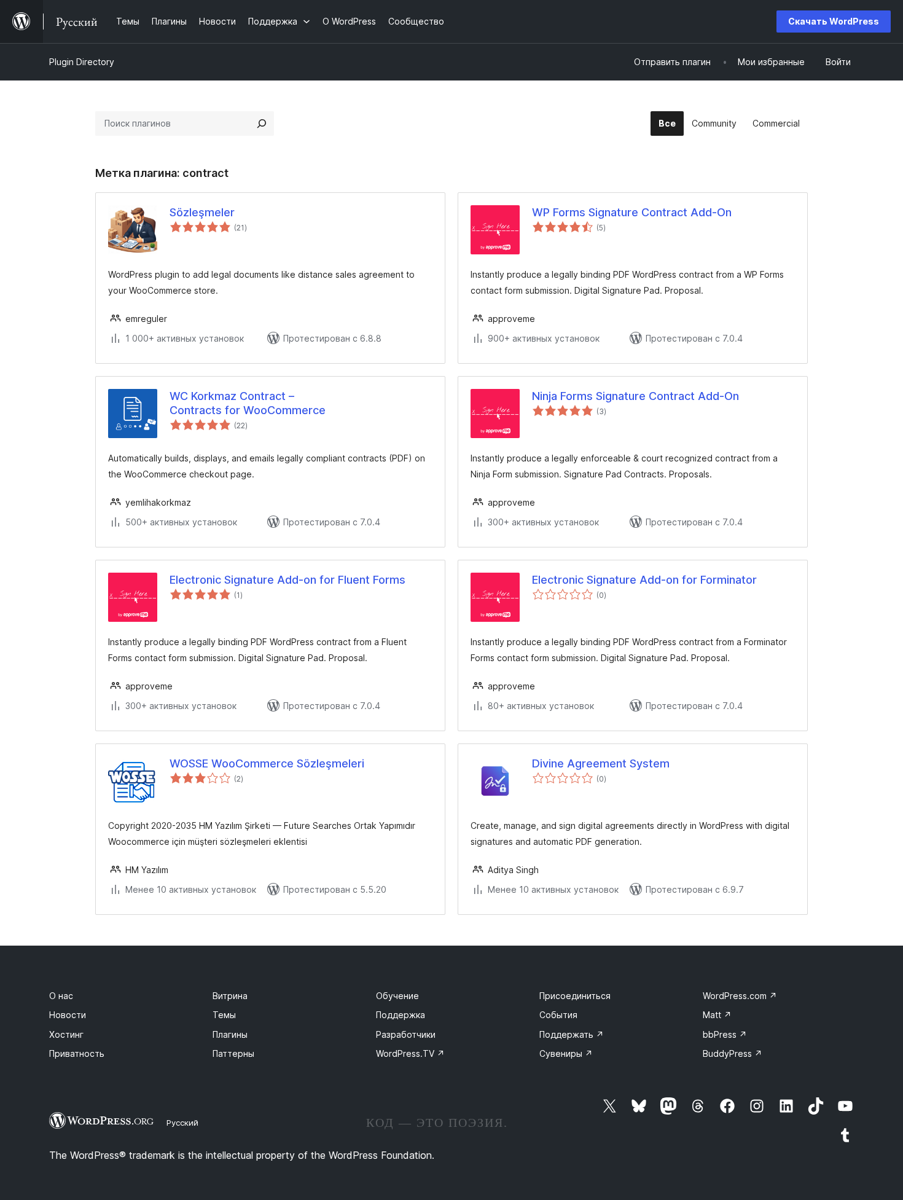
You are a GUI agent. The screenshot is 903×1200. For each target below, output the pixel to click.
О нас (61, 995)
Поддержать (571, 1034)
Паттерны (233, 1053)
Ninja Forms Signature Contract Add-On (635, 396)
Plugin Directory (81, 62)
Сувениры (566, 1053)
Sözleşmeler (202, 212)
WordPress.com (740, 995)
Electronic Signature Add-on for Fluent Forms (287, 579)
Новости (67, 1015)
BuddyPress (732, 1053)
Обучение (397, 995)
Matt (717, 1015)
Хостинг (66, 1034)
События (558, 1015)
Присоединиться (575, 995)
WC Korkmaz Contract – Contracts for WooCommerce (248, 403)
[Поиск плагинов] (261, 123)
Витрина (230, 995)
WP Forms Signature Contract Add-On (632, 212)
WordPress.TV (410, 1053)
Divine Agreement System (601, 763)
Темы (224, 1015)
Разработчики (406, 1034)
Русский (182, 1122)
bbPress (725, 1034)
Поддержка (400, 1015)
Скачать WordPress (833, 21)
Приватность (76, 1053)
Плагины (230, 1034)
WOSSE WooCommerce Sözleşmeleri (267, 763)
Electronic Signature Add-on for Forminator (644, 579)
